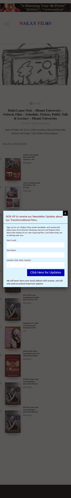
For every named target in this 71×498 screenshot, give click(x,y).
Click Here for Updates (45, 272)
